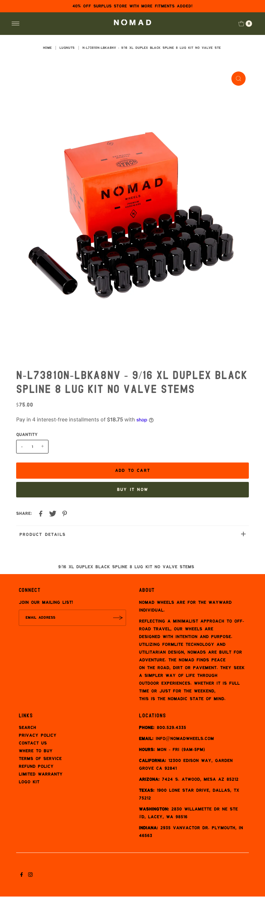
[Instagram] (30, 875)
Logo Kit (29, 782)
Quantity (27, 434)
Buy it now (132, 489)
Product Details (42, 534)
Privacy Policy (38, 735)
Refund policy (36, 766)
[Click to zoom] (238, 78)
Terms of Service (40, 758)
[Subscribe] (118, 618)
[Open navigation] (16, 24)
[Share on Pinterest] (64, 514)
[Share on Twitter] (53, 514)
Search (27, 727)
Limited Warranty (41, 774)
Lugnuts (67, 47)
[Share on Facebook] (41, 514)
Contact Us (33, 743)
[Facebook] (21, 875)
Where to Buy (36, 751)
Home (47, 47)
